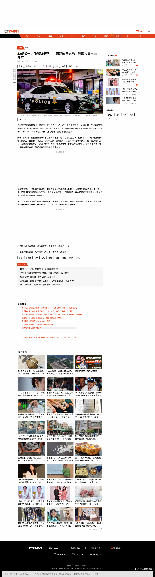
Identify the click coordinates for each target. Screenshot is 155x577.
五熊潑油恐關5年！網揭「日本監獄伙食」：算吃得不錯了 (59, 524)
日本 (36, 66)
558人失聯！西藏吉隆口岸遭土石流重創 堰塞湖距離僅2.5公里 (59, 372)
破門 (117, 114)
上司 (42, 66)
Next (14, 82)
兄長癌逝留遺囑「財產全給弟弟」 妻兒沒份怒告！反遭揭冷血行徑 (88, 415)
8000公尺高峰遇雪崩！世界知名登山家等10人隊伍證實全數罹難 (88, 394)
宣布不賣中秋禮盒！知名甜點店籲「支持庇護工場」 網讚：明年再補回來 (88, 459)
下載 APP (140, 31)
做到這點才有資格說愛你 (31, 328)
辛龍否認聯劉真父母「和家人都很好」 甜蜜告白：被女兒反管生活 (60, 502)
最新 (27, 36)
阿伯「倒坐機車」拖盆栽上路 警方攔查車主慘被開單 (40, 284)
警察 (20, 66)
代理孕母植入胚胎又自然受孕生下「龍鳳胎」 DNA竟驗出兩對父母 (88, 502)
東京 (77, 66)
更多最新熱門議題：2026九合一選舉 (36, 321)
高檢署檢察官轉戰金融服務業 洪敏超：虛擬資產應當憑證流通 (60, 481)
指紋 (109, 119)
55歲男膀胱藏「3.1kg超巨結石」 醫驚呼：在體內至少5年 (31, 372)
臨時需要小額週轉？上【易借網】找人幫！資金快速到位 (31, 415)
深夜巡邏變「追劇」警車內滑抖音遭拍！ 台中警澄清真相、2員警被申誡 (47, 280)
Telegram (97, 554)
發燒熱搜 (117, 548)
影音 (128, 36)
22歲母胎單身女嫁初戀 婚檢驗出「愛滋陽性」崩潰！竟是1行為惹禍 (31, 394)
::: (19, 39)
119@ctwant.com (68, 337)
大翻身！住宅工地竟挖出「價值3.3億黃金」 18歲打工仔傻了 (88, 481)
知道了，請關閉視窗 (144, 569)
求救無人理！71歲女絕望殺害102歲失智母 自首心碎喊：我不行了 (48, 311)
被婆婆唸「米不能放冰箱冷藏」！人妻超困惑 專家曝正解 (60, 459)
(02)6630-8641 (40, 337)
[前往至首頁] (12, 31)
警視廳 (28, 66)
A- (25, 119)
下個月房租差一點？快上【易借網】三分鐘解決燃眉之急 (60, 394)
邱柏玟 (24, 61)
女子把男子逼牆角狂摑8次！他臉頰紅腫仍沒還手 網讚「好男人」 (31, 437)
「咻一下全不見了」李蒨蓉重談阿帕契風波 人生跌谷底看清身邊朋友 (31, 502)
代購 (124, 114)
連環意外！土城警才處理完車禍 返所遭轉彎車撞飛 (39, 269)
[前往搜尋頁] (149, 31)
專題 (139, 36)
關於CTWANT (55, 548)
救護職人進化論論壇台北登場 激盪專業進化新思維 (42, 318)
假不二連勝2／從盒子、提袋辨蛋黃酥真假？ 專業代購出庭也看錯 (60, 437)
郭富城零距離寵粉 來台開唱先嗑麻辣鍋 (38, 324)
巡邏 (49, 66)
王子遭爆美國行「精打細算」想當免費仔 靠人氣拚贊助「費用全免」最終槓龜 (52, 314)
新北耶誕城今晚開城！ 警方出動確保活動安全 (37, 277)
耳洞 (131, 114)
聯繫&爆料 (75, 548)
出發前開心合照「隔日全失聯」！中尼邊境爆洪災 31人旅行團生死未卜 (31, 459)
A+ (20, 119)
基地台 (110, 114)
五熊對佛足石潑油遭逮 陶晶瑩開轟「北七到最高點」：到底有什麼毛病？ (88, 524)
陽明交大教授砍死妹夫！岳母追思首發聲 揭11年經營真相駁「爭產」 (31, 524)
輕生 (56, 66)
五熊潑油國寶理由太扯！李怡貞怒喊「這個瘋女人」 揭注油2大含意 (31, 481)
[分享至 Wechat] (14, 78)
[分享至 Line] (14, 70)
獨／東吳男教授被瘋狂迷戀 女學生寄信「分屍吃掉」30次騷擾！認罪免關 (88, 437)
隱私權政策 (49, 574)
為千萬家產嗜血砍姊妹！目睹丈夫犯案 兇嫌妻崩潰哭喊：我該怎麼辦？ (49, 308)
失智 (116, 119)
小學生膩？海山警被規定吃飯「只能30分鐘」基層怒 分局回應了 (44, 273)
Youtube (79, 554)
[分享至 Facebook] (14, 74)
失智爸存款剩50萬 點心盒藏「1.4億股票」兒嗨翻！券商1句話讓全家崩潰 (60, 415)
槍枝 (63, 66)
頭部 (70, 66)
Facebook (61, 554)
